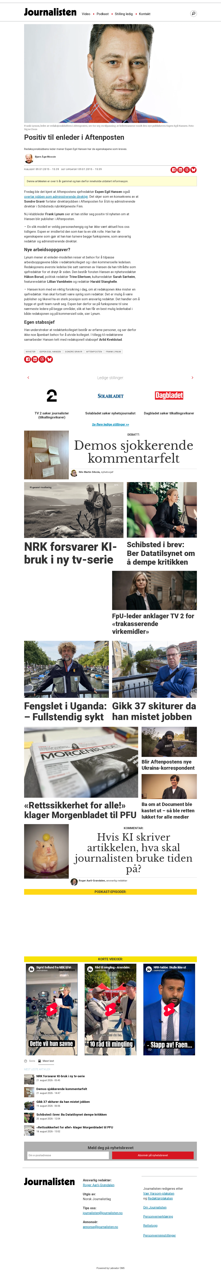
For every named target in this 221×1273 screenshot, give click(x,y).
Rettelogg (150, 1225)
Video (86, 14)
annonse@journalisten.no (100, 1227)
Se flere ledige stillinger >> (110, 424)
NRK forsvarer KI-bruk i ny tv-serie (60, 1076)
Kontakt (144, 14)
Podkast (103, 14)
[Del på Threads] (187, 170)
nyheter (31, 351)
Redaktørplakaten (160, 1198)
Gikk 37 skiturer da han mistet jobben (63, 1102)
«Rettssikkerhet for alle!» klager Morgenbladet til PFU (74, 1127)
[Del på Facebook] (174, 170)
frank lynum (113, 351)
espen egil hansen (50, 351)
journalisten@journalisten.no (103, 1213)
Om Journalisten (154, 1207)
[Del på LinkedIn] (180, 170)
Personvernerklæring (158, 1216)
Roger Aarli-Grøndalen (98, 1185)
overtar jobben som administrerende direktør (56, 197)
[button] (28, 377)
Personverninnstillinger (159, 1235)
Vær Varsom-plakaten (158, 1193)
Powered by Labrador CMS (111, 1268)
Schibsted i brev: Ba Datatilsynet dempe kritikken (71, 1114)
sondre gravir (73, 351)
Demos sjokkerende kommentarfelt (61, 1089)
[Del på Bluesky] (193, 170)
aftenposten (94, 351)
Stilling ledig (124, 14)
